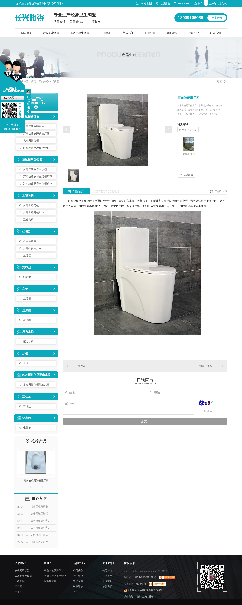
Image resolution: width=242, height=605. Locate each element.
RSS (180, 3)
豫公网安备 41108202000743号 (144, 590)
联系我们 (215, 32)
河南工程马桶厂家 (33, 212)
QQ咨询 (12, 97)
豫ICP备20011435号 (145, 577)
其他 (75, 591)
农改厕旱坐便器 (80, 32)
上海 (144, 596)
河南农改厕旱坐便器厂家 (37, 176)
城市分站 (129, 596)
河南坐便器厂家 (32, 248)
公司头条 (78, 570)
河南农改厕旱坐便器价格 (37, 183)
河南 (138, 596)
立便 (25, 288)
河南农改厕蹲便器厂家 (36, 133)
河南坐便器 (29, 240)
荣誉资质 (107, 586)
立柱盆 (26, 396)
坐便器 (55, 81)
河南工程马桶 (31, 205)
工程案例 (149, 32)
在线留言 (165, 3)
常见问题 (78, 581)
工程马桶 (105, 32)
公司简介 (193, 32)
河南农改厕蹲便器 (33, 126)
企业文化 (107, 581)
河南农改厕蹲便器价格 (36, 147)
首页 (33, 81)
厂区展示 (107, 575)
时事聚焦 (78, 586)
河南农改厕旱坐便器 (35, 169)
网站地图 (146, 3)
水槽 (25, 353)
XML (188, 3)
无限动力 (141, 583)
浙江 (150, 596)
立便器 (27, 298)
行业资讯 (78, 575)
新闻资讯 (171, 32)
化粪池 (26, 417)
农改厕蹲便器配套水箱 (36, 374)
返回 (219, 81)
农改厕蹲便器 (51, 32)
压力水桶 (28, 331)
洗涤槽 (26, 310)
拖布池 (26, 267)
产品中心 (127, 32)
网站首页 (26, 32)
